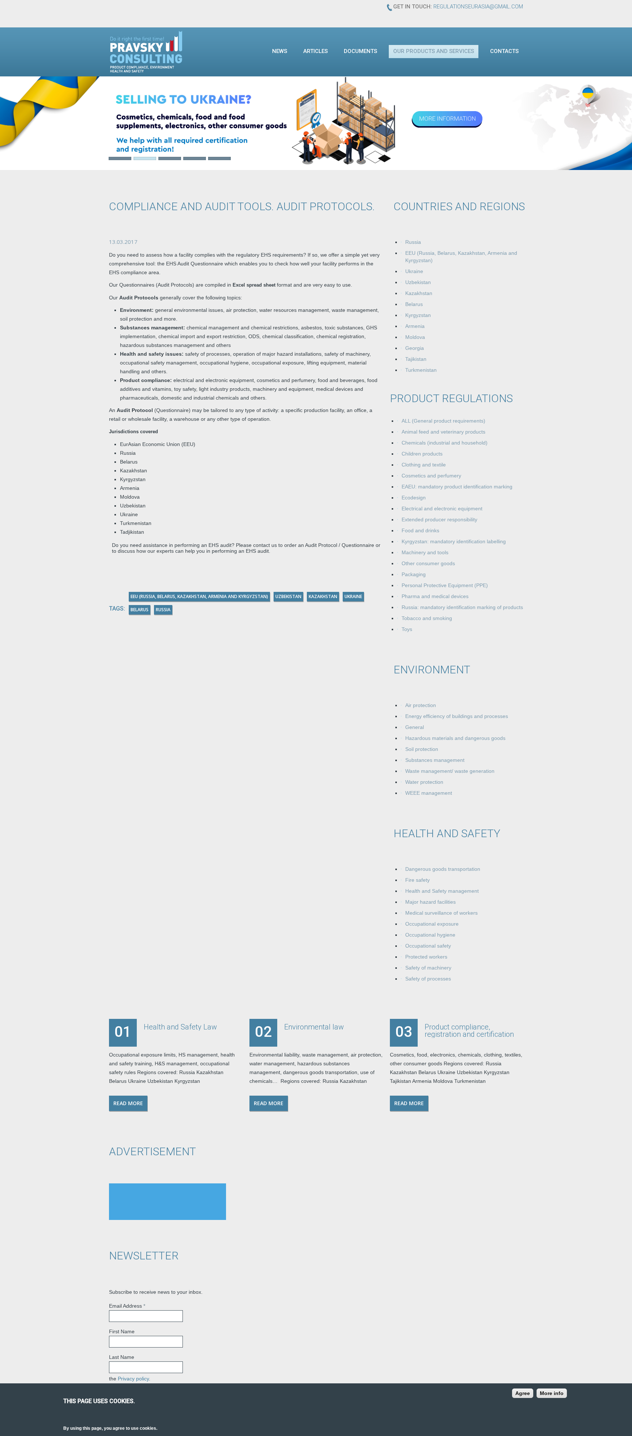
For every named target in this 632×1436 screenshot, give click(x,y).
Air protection (420, 705)
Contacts (504, 51)
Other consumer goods (428, 563)
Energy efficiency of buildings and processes (456, 716)
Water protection (424, 782)
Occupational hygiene (430, 935)
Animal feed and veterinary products (443, 432)
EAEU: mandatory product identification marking (457, 487)
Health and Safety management (442, 891)
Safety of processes (428, 979)
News (279, 51)
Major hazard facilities (430, 902)
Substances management (434, 760)
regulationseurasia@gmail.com (478, 6)
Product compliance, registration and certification (469, 1031)
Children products (422, 454)
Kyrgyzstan (418, 315)
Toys (407, 629)
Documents (360, 51)
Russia (413, 242)
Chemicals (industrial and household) (445, 443)
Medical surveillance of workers (441, 913)
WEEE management (428, 793)
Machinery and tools (425, 552)
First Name (122, 1331)
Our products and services (433, 51)
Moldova (415, 337)
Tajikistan (415, 359)
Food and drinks (420, 530)
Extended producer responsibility (439, 519)
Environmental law (314, 1027)
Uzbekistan (418, 282)
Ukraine (414, 271)
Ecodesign (414, 497)
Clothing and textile (424, 465)
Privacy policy (133, 1379)
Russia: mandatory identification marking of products (462, 607)
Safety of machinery (428, 968)
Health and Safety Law (180, 1027)
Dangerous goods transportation (442, 869)
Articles (315, 51)
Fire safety (417, 880)
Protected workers (426, 957)
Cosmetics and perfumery (431, 476)
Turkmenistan (421, 370)
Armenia (415, 326)
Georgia (414, 348)
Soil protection (421, 749)
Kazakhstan (418, 293)
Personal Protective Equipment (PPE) (445, 585)
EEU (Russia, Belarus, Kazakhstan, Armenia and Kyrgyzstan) (199, 596)
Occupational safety (428, 946)
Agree (522, 1393)
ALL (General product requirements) (443, 421)
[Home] (146, 51)
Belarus (414, 304)
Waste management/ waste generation (449, 771)
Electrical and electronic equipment (442, 508)
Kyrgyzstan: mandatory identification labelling (454, 541)
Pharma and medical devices (435, 596)
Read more (128, 1103)
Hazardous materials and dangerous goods (455, 738)
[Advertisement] (167, 1201)
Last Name (121, 1357)
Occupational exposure (432, 924)
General (414, 727)
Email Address (127, 1306)
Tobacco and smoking (427, 618)
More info (552, 1393)
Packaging (414, 574)
